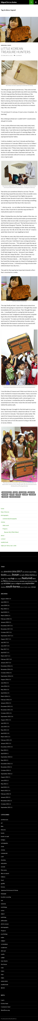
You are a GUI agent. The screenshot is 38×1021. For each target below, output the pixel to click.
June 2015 (4, 726)
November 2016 (5, 669)
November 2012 (5, 767)
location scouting (6, 897)
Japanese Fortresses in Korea (9, 890)
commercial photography (10, 518)
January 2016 (5, 703)
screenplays (4, 944)
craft (2, 856)
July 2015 (3, 723)
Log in (2, 1000)
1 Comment (18, 55)
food (10, 581)
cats (22, 575)
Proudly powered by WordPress (9, 1018)
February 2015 (5, 740)
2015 (10, 571)
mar (2, 900)
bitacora (3, 829)
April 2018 (4, 612)
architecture (4, 819)
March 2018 (4, 615)
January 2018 (5, 622)
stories (25, 494)
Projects (5, 529)
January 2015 (5, 743)
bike (2, 826)
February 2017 (5, 659)
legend (18, 494)
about (2, 535)
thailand (22, 587)
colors (6, 578)
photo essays (5, 924)
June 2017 (4, 646)
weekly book (4, 542)
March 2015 (4, 736)
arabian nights (6, 492)
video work (6, 525)
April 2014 (4, 753)
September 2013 (6, 757)
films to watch (5, 873)
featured (5, 494)
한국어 (3, 988)
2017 (19, 571)
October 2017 (5, 632)
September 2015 (6, 716)
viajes (9, 45)
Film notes (4, 870)
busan (15, 492)
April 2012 (4, 787)
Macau (32, 581)
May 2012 (4, 784)
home (2, 508)
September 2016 (6, 676)
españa (19, 578)
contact (3, 539)
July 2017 (3, 642)
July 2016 (3, 683)
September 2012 (6, 773)
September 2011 (6, 807)
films (7, 581)
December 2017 (5, 625)
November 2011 (5, 800)
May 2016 (4, 689)
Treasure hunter (15, 496)
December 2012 (5, 763)
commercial (4, 853)
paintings (3, 917)
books (4, 574)
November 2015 (5, 710)
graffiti (3, 883)
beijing (34, 572)
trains (25, 587)
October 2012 (5, 770)
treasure (5, 496)
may (36, 581)
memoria (4, 45)
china (27, 575)
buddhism (9, 575)
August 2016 (4, 679)
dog (9, 578)
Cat (20, 575)
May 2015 (4, 730)
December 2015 (5, 706)
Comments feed (5, 1007)
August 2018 (4, 598)
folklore (3, 877)
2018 (23, 571)
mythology (4, 907)
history (3, 887)
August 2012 (4, 777)
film (4, 581)
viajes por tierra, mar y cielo (8, 545)
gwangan (22, 581)
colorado (23, 492)
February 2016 (5, 699)
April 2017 (4, 652)
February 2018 (5, 619)
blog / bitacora (5, 512)
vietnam (33, 587)
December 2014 (5, 747)
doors (16, 578)
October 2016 (5, 672)
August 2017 (4, 639)
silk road (3, 951)
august (31, 572)
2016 (14, 571)
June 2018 (4, 605)
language (3, 893)
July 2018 (3, 602)
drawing (3, 860)
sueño (3, 954)
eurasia (3, 866)
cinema (3, 522)
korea (12, 494)
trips (2, 974)
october (7, 583)
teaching (32, 494)
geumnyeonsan (15, 581)
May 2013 (4, 760)
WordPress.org (5, 1010)
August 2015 (4, 720)
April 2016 (4, 693)
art (2, 823)
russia (23, 583)
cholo (2, 846)
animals (27, 572)
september (30, 583)
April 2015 (4, 733)
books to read (5, 836)
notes (2, 910)
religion (18, 583)
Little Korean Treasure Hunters (15, 50)
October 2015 (5, 713)
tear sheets (4, 961)
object (3, 914)
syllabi (2, 957)
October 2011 (5, 804)
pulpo (2, 937)
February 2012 (5, 794)
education (4, 863)
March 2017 (4, 656)
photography (4, 515)
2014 (5, 572)
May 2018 (4, 609)
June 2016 (4, 686)
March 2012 (4, 790)
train (2, 967)
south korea (13, 586)
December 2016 (5, 666)
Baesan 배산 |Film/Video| (11, 532)
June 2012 (4, 780)
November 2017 (5, 629)
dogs (12, 578)
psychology (4, 934)
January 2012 (5, 797)
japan (26, 581)
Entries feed (4, 1003)
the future (4, 964)
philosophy (4, 920)
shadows (3, 587)
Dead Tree (31, 492)
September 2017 (6, 635)
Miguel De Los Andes (9, 2)
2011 (2, 571)
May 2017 (4, 649)
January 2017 (5, 662)
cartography (4, 843)
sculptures (4, 947)
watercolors (4, 981)
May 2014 (4, 750)
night (2, 583)
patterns (13, 583)
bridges (3, 840)
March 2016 (4, 696)
